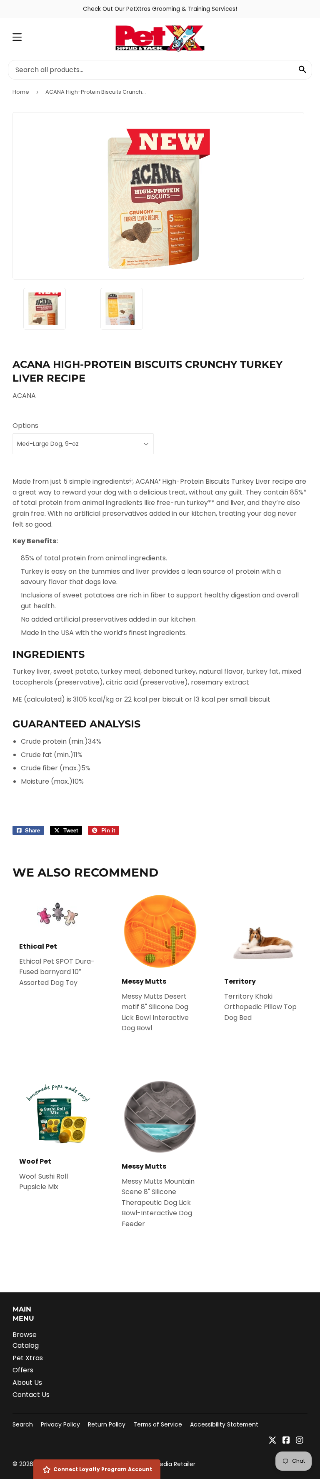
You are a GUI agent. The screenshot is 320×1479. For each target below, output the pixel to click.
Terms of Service (157, 1424)
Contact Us (31, 1394)
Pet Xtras (27, 1358)
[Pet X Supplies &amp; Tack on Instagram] (299, 1441)
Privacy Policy (60, 1424)
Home (20, 92)
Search (22, 1424)
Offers (22, 1370)
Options (25, 425)
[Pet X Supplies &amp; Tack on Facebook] (286, 1441)
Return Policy (106, 1424)
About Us (27, 1382)
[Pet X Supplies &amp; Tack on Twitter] (272, 1441)
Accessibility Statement (224, 1424)
